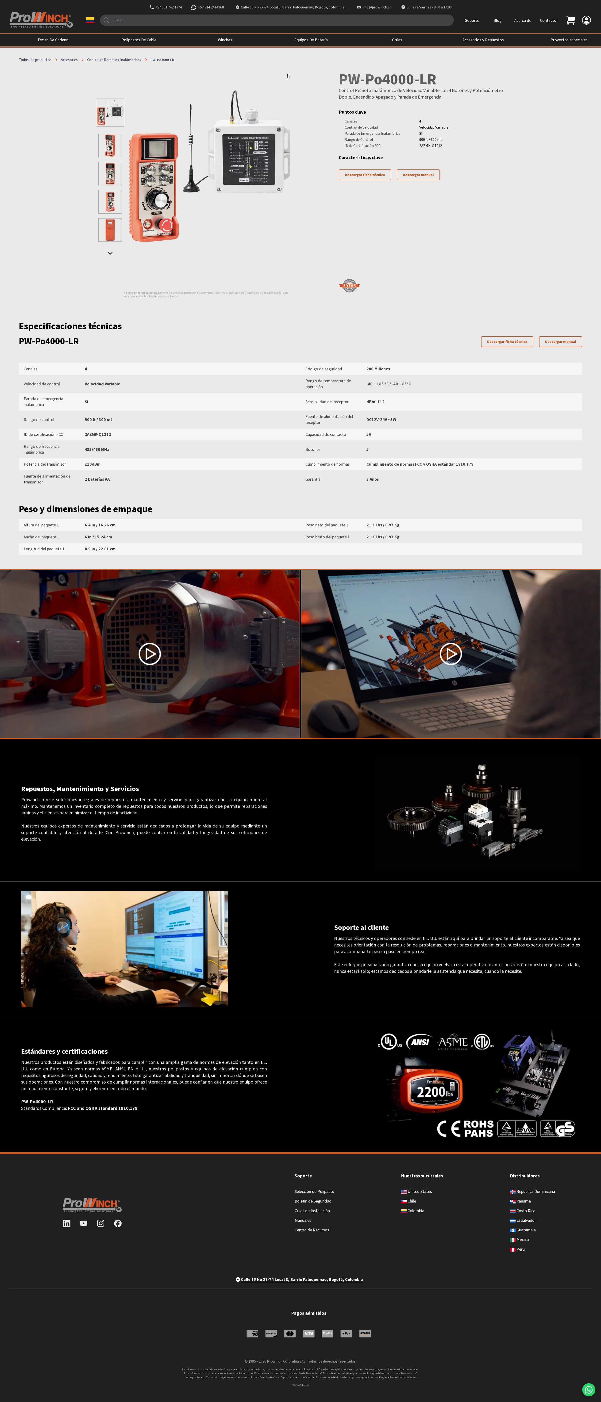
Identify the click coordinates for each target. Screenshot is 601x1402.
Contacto (548, 20)
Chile (411, 1201)
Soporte (472, 20)
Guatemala (526, 1230)
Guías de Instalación (312, 1211)
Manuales (303, 1220)
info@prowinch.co (377, 7)
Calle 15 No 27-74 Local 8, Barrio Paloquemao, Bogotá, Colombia (292, 7)
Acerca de (522, 20)
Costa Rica (525, 1211)
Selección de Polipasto (314, 1192)
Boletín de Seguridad (313, 1201)
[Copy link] (287, 76)
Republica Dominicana (535, 1192)
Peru (520, 1249)
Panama (523, 1201)
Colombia (415, 1211)
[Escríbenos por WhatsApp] (588, 1389)
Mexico (522, 1240)
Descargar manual (418, 174)
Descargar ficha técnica (365, 174)
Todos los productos (35, 59)
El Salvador (526, 1220)
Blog (497, 20)
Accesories (69, 59)
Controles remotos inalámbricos (114, 59)
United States (419, 1192)
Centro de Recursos (312, 1230)
